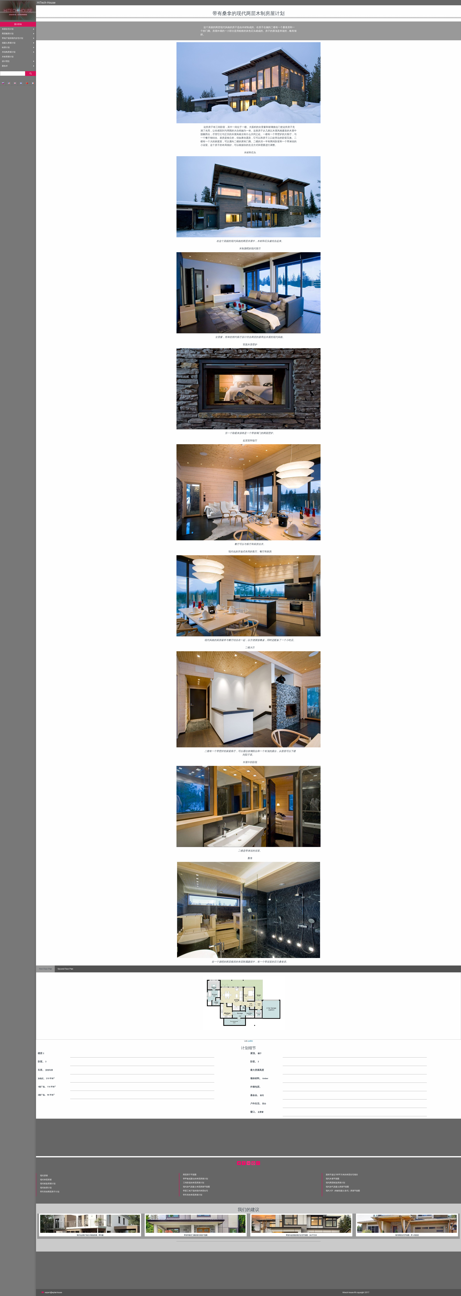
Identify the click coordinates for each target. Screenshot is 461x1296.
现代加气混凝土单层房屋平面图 (196, 1187)
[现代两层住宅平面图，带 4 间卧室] (407, 1224)
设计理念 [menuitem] (6, 61)
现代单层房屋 (46, 1179)
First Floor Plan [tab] (45, 969)
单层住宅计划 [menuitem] (7, 29)
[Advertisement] (248, 1137)
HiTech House (18, 10)
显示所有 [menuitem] (18, 24)
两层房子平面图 (189, 1174)
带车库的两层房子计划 (49, 1192)
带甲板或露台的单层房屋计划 (195, 1179)
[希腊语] (21, 83)
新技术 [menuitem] (5, 66)
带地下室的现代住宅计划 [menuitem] (12, 38)
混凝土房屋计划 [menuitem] (8, 43)
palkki (250, 1041)
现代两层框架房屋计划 (335, 1182)
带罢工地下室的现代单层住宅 (195, 1191)
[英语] (9, 83)
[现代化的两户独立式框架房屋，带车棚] (90, 1224)
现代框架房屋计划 (47, 1183)
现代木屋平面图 (332, 1179)
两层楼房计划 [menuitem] (7, 33)
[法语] (33, 83)
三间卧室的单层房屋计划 (193, 1182)
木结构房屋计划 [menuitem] (8, 52)
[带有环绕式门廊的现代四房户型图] (196, 1224)
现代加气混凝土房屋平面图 (337, 1187)
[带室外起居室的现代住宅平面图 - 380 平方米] (301, 1224)
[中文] (27, 83)
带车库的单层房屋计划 (192, 1195)
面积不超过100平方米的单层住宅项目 (342, 1174)
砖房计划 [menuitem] (6, 47)
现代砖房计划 (46, 1188)
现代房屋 (44, 1175)
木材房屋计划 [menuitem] (7, 57)
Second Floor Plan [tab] (65, 969)
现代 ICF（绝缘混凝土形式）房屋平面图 (343, 1191)
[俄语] (3, 83)
